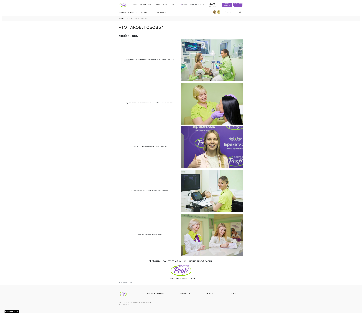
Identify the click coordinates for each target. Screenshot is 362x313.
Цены (157, 4)
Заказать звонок (227, 4)
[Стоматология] (152, 12)
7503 (212, 3)
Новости (143, 4)
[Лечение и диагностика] (136, 12)
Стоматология (146, 12)
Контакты (173, 4)
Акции (165, 4)
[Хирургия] (165, 12)
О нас (134, 4)
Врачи (150, 4)
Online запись (238, 3)
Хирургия (160, 12)
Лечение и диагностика (127, 12)
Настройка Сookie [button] (11, 311)
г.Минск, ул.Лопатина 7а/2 (192, 4)
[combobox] (232, 12)
